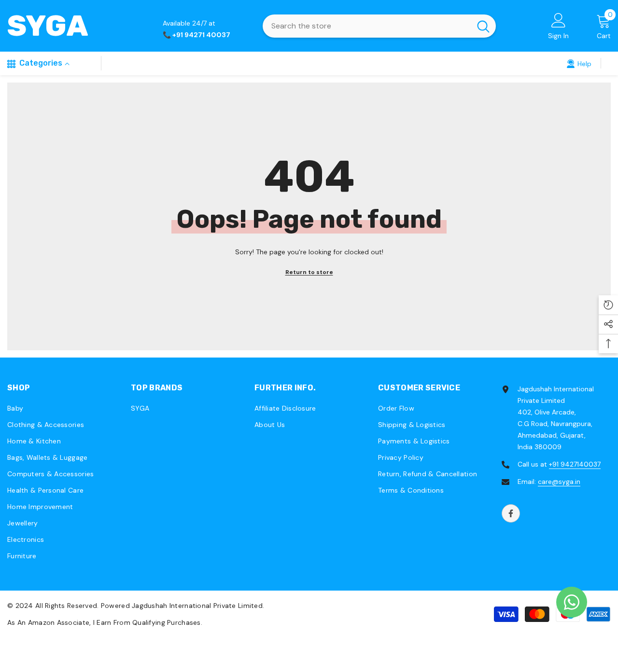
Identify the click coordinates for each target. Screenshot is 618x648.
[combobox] (367, 26)
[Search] (379, 26)
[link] (578, 63)
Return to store (309, 272)
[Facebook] (511, 513)
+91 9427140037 (575, 464)
